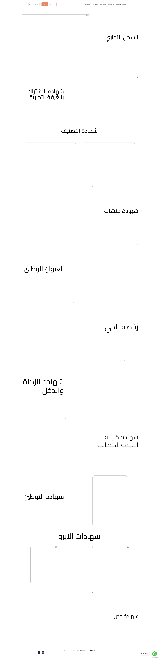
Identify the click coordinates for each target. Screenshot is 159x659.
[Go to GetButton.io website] (155, 657)
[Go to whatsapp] (154, 653)
